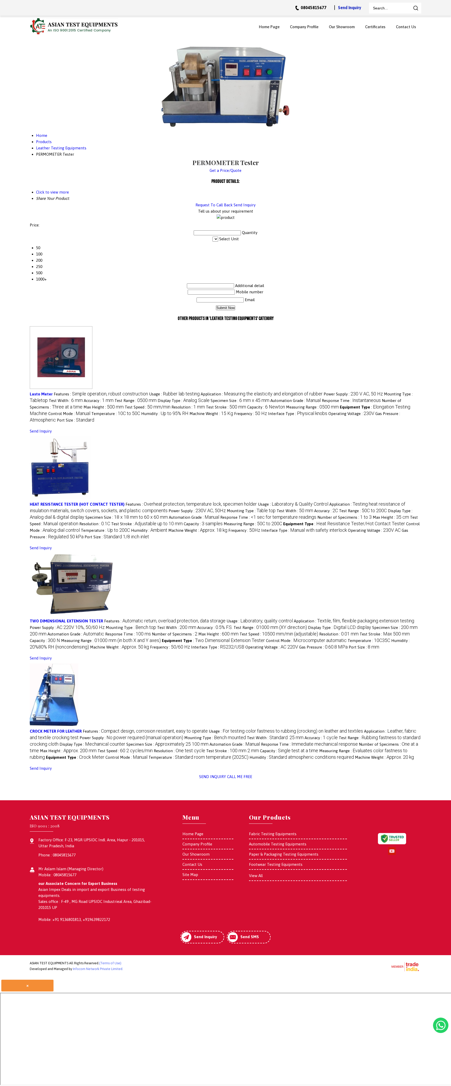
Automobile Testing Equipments (277, 844)
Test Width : (66, 400)
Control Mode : (69, 413)
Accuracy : (99, 400)
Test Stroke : (226, 407)
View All (256, 875)
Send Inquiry (349, 7)
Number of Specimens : (344, 517)
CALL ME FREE (239, 776)
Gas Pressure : (323, 647)
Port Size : (75, 420)
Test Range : (136, 400)
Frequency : (250, 413)
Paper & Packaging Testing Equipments (283, 854)
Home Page (269, 27)
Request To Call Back (214, 205)
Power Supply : (353, 394)
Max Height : (104, 407)
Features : (101, 394)
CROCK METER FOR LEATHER (56, 731)
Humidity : (164, 413)
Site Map (190, 874)
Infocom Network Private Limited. (98, 969)
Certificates (375, 27)
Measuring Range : (312, 407)
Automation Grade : (295, 400)
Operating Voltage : (351, 413)
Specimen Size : (240, 400)
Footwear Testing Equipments (275, 864)
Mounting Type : (251, 511)
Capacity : (266, 407)
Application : (262, 394)
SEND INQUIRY (212, 776)
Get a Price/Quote (225, 170)
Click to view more (52, 192)
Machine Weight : (211, 413)
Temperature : (115, 413)
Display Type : (184, 400)
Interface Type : (297, 413)
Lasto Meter (41, 394)
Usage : (174, 394)
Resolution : (188, 407)
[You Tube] (392, 854)
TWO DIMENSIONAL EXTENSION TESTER (66, 621)
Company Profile (304, 27)
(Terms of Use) (110, 963)
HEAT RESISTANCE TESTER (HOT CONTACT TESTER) (77, 504)
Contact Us (406, 27)
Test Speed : (147, 407)
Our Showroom (342, 27)
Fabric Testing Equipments (272, 834)
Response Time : (351, 400)
